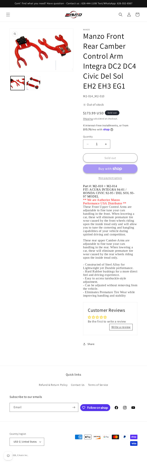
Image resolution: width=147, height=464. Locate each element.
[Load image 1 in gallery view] (17, 83)
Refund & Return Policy (53, 385)
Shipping (88, 118)
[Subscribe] (74, 407)
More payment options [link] (110, 177)
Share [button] (91, 344)
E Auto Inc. (22, 455)
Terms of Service (98, 385)
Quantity (88, 136)
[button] (8, 14)
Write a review (121, 327)
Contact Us (78, 385)
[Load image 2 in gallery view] (33, 83)
